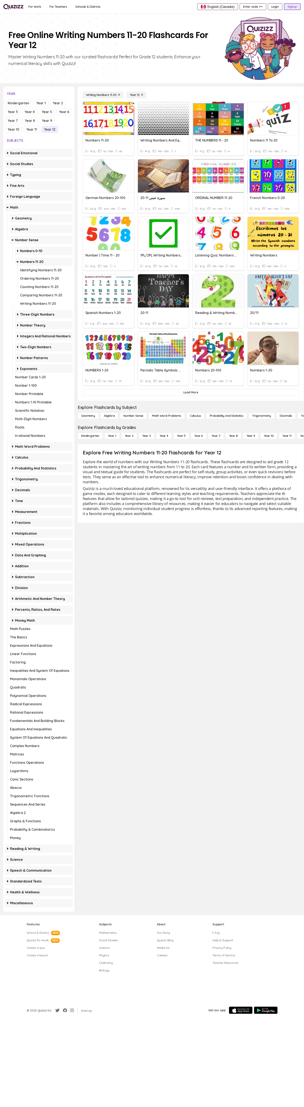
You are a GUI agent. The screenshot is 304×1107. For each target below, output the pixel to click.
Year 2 (58, 103)
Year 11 (31, 129)
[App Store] (240, 1010)
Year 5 (47, 112)
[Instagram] (72, 1010)
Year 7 (13, 121)
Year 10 (13, 129)
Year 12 (49, 129)
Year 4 (30, 112)
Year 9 (47, 121)
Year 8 (30, 121)
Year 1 (41, 103)
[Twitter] (57, 1010)
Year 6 (64, 112)
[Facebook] (65, 1010)
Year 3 (13, 112)
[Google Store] (265, 1010)
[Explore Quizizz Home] (13, 6)
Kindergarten (18, 103)
